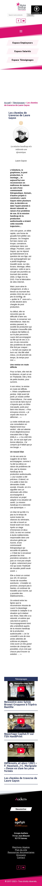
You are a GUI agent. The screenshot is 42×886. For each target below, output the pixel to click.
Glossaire (21, 855)
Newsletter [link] (21, 809)
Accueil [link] (7, 103)
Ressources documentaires (21, 852)
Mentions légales (21, 847)
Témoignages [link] (19, 103)
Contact (21, 857)
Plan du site (21, 850)
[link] (36, 9)
